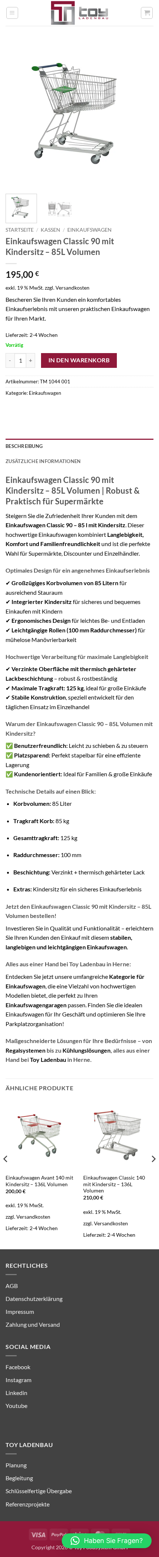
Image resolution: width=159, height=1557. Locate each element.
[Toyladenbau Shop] (79, 13)
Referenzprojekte (28, 1504)
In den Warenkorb (78, 360)
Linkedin (16, 1392)
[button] (12, 13)
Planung (16, 1464)
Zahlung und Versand (33, 1324)
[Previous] (17, 114)
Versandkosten (72, 287)
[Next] (141, 114)
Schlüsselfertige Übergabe (39, 1490)
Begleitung (19, 1477)
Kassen (50, 230)
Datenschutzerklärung (34, 1298)
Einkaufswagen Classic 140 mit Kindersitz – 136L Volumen (114, 1184)
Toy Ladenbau (48, 1059)
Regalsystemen (25, 1050)
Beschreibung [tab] (24, 446)
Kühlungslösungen (86, 1050)
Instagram (18, 1379)
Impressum (20, 1311)
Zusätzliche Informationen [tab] (43, 461)
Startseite (20, 230)
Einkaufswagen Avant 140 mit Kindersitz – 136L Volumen (39, 1181)
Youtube (16, 1405)
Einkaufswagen (89, 230)
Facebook (18, 1366)
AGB (12, 1285)
